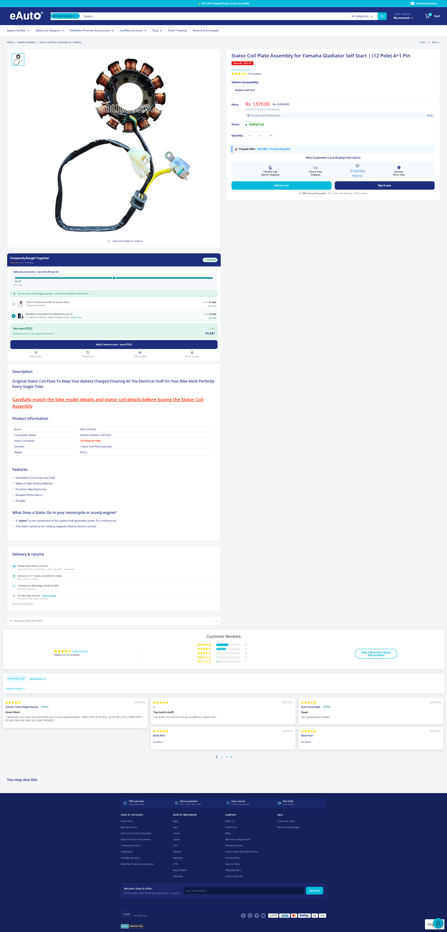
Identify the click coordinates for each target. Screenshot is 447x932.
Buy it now (384, 185)
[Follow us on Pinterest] (256, 915)
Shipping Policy (233, 870)
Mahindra (178, 858)
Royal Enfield (179, 870)
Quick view (77, 317)
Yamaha (177, 851)
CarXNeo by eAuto (131, 30)
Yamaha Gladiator (26, 42)
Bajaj (175, 821)
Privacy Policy (232, 858)
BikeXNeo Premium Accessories (90, 30)
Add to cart (281, 185)
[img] (12, 702)
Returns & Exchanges (206, 30)
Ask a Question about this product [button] (376, 654)
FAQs (228, 833)
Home (10, 42)
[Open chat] (438, 923)
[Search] (382, 16)
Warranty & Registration (237, 839)
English (126, 914)
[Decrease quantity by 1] (249, 135)
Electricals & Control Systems (136, 833)
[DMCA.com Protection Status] (132, 926)
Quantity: (237, 135)
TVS (175, 845)
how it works (49, 595)
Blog (155, 30)
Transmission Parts (131, 845)
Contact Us (231, 827)
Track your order (286, 821)
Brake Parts (127, 821)
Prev (422, 42)
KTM (175, 864)
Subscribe (314, 890)
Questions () (38, 678)
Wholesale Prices (234, 845)
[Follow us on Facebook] (243, 915)
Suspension (127, 851)
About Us (230, 821)
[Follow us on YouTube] (263, 915)
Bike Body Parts (129, 827)
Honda (176, 833)
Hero (175, 827)
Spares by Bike (16, 30)
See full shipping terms (22, 603)
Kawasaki (178, 876)
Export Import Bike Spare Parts (241, 851)
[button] (240, 73)
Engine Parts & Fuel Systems (136, 839)
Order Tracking (177, 30)
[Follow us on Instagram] (250, 915)
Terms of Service (234, 876)
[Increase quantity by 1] (271, 135)
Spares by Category (47, 30)
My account (402, 18)
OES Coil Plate (241, 70)
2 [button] (222, 757)
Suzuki (176, 839)
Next (434, 42)
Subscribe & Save (426, 3)
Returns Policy (232, 864)
